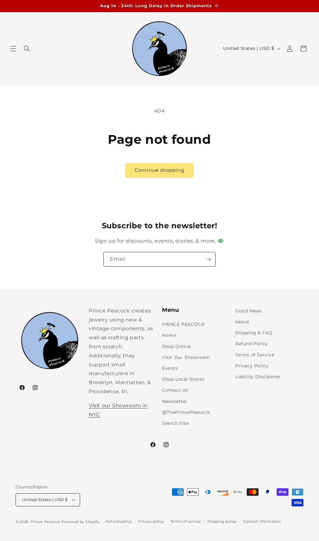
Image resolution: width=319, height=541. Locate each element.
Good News (248, 311)
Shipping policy (222, 521)
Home (169, 335)
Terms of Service (254, 355)
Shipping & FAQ (253, 333)
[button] (13, 49)
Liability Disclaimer (258, 376)
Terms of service (185, 521)
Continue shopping (159, 170)
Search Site (175, 423)
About (242, 322)
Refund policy (119, 521)
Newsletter (175, 401)
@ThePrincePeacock (186, 412)
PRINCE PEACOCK (183, 324)
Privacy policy (151, 521)
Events (170, 368)
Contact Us (175, 390)
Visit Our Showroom (186, 357)
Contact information (262, 521)
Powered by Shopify (80, 521)
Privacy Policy (252, 366)
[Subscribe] (208, 259)
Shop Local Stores (183, 379)
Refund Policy (251, 343)
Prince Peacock (45, 521)
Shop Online (176, 346)
